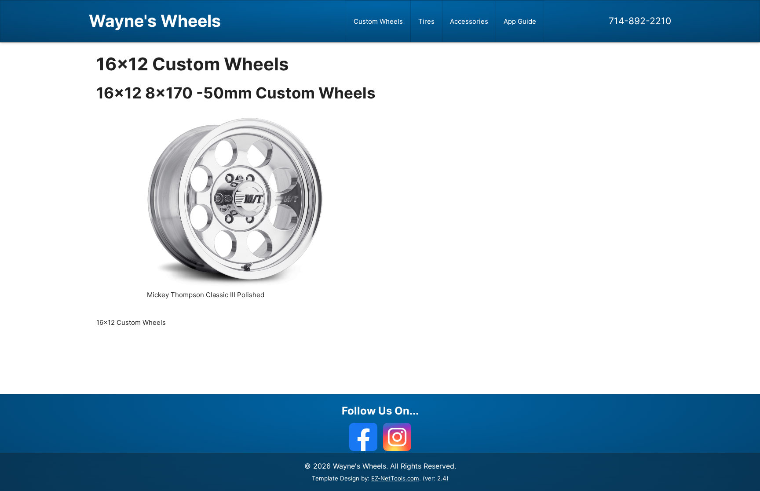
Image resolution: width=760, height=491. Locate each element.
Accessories (469, 21)
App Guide (520, 21)
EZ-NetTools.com (395, 478)
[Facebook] (363, 437)
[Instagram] (397, 437)
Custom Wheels (378, 21)
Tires (426, 21)
